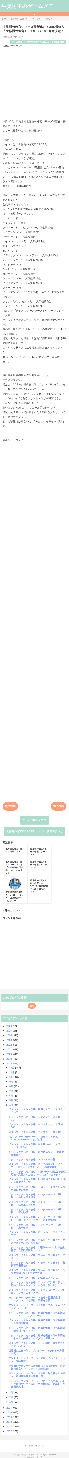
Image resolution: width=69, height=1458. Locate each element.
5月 (11, 1100)
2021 (9, 1049)
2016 (9, 1412)
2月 (11, 1397)
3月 (11, 1392)
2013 (9, 1426)
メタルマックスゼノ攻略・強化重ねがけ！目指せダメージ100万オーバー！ (37, 1145)
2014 (9, 1421)
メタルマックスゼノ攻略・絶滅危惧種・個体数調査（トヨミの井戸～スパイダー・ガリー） (37, 1337)
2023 (9, 1040)
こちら (13, 140)
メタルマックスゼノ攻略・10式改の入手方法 (33, 1277)
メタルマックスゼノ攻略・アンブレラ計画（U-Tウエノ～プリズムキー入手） (37, 1291)
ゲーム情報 (17, 42)
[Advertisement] (34, 82)
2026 (9, 1026)
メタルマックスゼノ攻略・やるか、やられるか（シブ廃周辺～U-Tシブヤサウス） (37, 1271)
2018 (9, 1063)
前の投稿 (58, 806)
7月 (11, 1091)
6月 (11, 1095)
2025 (9, 1030)
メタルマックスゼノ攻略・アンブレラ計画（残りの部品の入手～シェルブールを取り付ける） (37, 1284)
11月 (12, 1072)
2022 (9, 1044)
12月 (12, 1067)
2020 (9, 1054)
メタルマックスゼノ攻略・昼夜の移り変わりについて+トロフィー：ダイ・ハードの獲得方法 (37, 1165)
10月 (12, 1077)
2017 (9, 1407)
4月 (11, 1105)
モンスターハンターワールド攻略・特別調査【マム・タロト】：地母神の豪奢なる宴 (36, 1299)
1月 (11, 1401)
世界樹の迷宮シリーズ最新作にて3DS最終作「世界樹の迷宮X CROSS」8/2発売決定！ (37, 1367)
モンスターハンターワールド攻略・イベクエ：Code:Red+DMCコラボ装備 (34, 1138)
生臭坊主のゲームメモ (27, 6)
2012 (9, 1431)
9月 (11, 1081)
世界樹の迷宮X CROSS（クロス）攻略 (45, 42)
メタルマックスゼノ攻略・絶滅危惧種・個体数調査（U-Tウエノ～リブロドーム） (37, 1314)
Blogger (39, 1446)
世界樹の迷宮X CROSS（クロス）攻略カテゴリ (34, 831)
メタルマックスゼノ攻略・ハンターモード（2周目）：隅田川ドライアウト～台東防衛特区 (35, 1218)
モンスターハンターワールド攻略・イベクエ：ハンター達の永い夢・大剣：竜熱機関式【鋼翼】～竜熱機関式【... (37, 1383)
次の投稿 (10, 806)
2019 (9, 1059)
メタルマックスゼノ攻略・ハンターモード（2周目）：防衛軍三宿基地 (35, 1203)
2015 (9, 1417)
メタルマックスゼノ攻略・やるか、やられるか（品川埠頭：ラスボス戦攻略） (37, 1241)
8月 (11, 1086)
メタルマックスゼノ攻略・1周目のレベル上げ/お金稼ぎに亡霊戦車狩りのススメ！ (37, 1249)
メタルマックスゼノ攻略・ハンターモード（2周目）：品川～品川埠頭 (35, 1196)
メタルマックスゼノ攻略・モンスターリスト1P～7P (37, 1132)
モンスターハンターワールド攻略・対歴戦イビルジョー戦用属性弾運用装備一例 (37, 1375)
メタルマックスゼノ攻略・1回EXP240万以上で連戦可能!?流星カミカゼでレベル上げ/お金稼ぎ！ (37, 1173)
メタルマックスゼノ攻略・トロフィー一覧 (32, 1159)
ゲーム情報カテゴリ (34, 820)
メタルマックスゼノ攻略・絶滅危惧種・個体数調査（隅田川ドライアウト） (37, 1329)
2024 (9, 1035)
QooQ (39, 1457)
